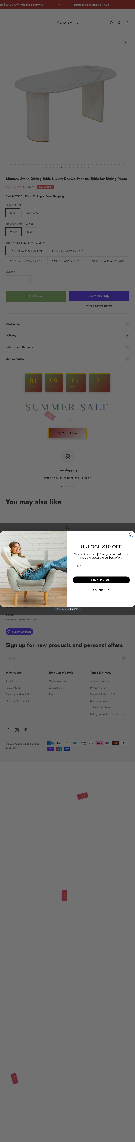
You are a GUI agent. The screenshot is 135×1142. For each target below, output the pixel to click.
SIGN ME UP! (101, 580)
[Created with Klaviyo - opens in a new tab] (67, 609)
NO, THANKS (101, 590)
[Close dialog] (131, 535)
